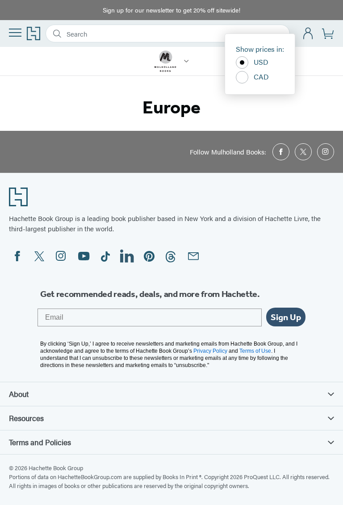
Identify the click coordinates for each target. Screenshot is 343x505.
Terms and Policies (40, 442)
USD (261, 62)
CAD (261, 76)
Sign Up (286, 317)
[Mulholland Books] (186, 61)
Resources (26, 418)
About (19, 393)
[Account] (308, 34)
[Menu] (15, 33)
